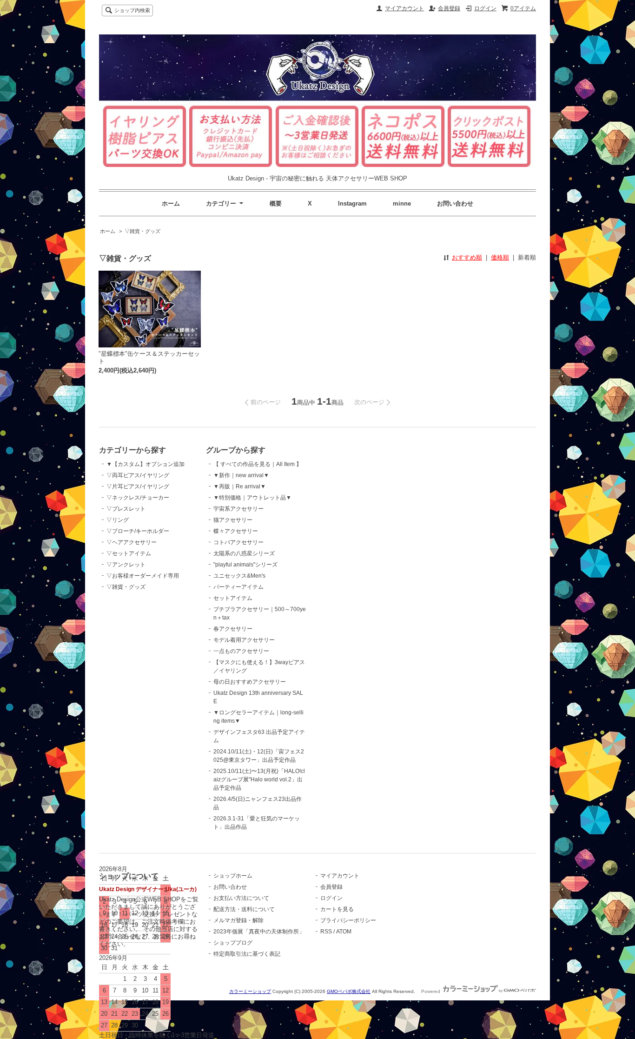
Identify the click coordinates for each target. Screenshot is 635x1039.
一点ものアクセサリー (241, 651)
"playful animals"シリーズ (245, 564)
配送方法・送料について (244, 909)
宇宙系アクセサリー (238, 509)
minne (402, 203)
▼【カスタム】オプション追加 (145, 464)
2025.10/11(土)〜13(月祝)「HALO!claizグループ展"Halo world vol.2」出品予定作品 (259, 779)
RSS (326, 931)
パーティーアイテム (238, 587)
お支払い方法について (241, 898)
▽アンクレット (126, 564)
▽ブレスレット (126, 509)
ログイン (485, 8)
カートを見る (337, 909)
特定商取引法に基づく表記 (246, 954)
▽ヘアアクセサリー (131, 542)
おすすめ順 (467, 257)
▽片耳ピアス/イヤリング (137, 486)
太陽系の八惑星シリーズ (244, 553)
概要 (276, 203)
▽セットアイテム (128, 553)
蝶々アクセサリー (235, 531)
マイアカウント (404, 8)
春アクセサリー (232, 629)
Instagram (352, 203)
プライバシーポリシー (348, 920)
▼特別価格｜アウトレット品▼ (252, 497)
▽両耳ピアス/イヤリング (137, 475)
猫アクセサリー (232, 520)
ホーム (171, 203)
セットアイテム (232, 598)
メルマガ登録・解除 (238, 920)
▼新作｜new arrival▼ (241, 475)
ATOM (343, 931)
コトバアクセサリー (238, 542)
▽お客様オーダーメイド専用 (142, 576)
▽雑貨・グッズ (142, 231)
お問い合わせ (455, 203)
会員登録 (449, 8)
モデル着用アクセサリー (244, 640)
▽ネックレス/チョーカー (137, 497)
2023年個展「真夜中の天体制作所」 (258, 931)
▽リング (117, 520)
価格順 (500, 257)
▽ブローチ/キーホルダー (137, 531)
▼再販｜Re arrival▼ (239, 486)
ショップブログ (232, 942)
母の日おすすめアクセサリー (249, 682)
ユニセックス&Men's (239, 576)
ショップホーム (232, 875)
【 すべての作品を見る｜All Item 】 (257, 464)
